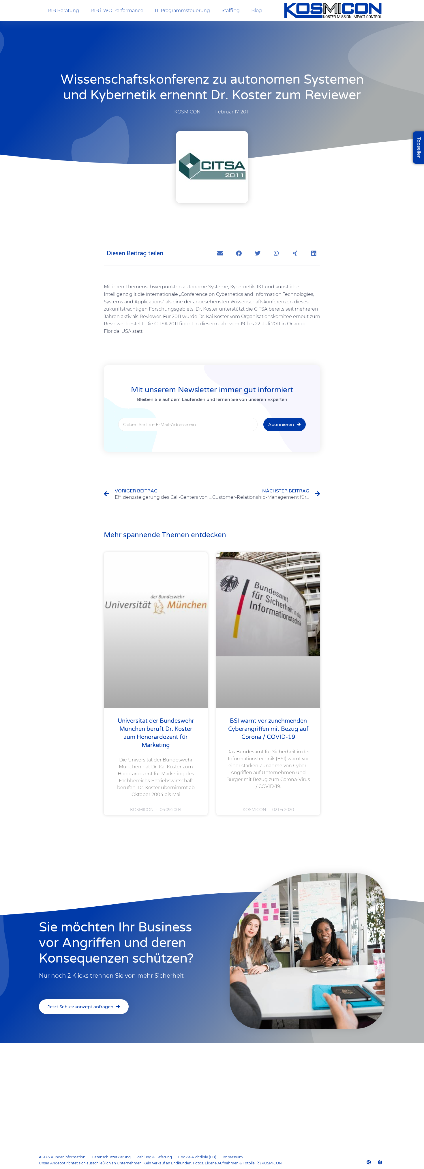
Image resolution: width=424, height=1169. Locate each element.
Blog (256, 10)
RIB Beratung (63, 10)
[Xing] (369, 1162)
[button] (219, 253)
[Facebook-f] (380, 1162)
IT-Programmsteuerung (182, 10)
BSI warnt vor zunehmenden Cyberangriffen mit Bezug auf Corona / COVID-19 (268, 729)
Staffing (231, 10)
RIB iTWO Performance (117, 10)
